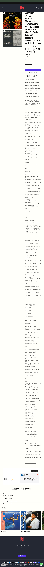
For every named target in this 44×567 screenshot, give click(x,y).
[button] (2, 8)
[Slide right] (24, 535)
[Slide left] (19, 535)
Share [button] (27, 466)
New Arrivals (3, 531)
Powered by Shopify (13, 564)
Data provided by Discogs (30, 463)
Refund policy (25, 564)
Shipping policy (22, 565)
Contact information (38, 564)
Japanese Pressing (25, 531)
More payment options (33, 72)
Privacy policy (19, 564)
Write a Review (34, 471)
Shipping (26, 56)
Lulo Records (8, 564)
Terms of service (31, 564)
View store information (30, 79)
